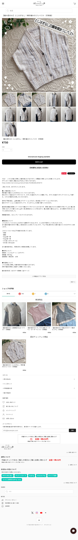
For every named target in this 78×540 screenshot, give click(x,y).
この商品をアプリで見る (39, 276)
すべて (8, 293)
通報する (73, 282)
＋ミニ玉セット (7, 384)
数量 (3, 147)
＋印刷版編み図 (7, 388)
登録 (72, 430)
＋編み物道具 (7, 393)
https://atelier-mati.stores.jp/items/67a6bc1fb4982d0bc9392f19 (22, 183)
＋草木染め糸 (7, 379)
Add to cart (39, 162)
